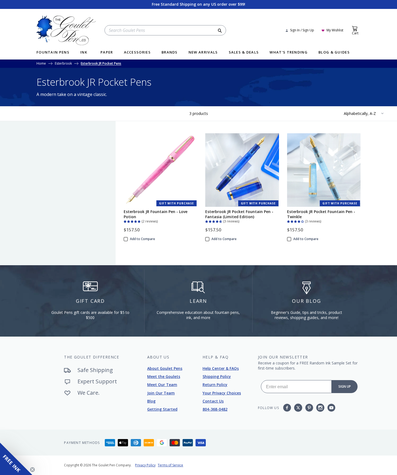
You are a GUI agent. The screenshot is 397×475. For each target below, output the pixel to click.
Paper (106, 53)
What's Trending (289, 53)
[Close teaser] (32, 469)
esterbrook (63, 64)
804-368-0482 (215, 409)
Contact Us (213, 401)
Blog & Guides (334, 53)
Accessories (137, 53)
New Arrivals (203, 53)
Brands (170, 53)
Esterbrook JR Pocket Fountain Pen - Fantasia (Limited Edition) (239, 214)
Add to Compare (142, 239)
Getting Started (162, 409)
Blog (151, 401)
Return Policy (215, 384)
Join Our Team (161, 393)
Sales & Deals (244, 53)
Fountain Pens (52, 53)
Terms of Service (170, 465)
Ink (83, 53)
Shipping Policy (217, 376)
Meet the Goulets (163, 376)
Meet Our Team (162, 384)
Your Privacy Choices (222, 393)
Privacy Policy (145, 465)
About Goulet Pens (164, 368)
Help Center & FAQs (221, 368)
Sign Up (344, 386)
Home (41, 64)
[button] (133, 221)
